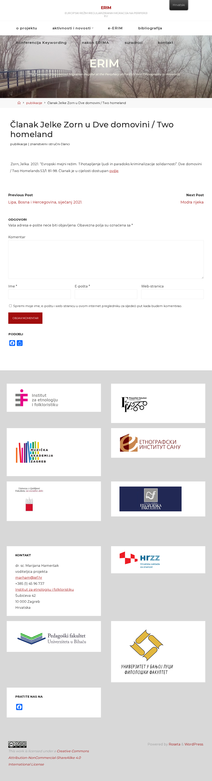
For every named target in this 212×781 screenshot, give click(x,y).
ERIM (106, 7)
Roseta (174, 744)
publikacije (34, 103)
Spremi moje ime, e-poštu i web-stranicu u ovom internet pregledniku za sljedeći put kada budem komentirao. (97, 306)
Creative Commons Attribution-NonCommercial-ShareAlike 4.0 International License (48, 758)
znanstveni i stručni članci (50, 144)
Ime (12, 286)
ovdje (114, 171)
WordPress (193, 744)
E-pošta (82, 286)
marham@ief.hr (28, 577)
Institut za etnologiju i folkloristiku (44, 589)
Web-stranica (152, 286)
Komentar (16, 237)
